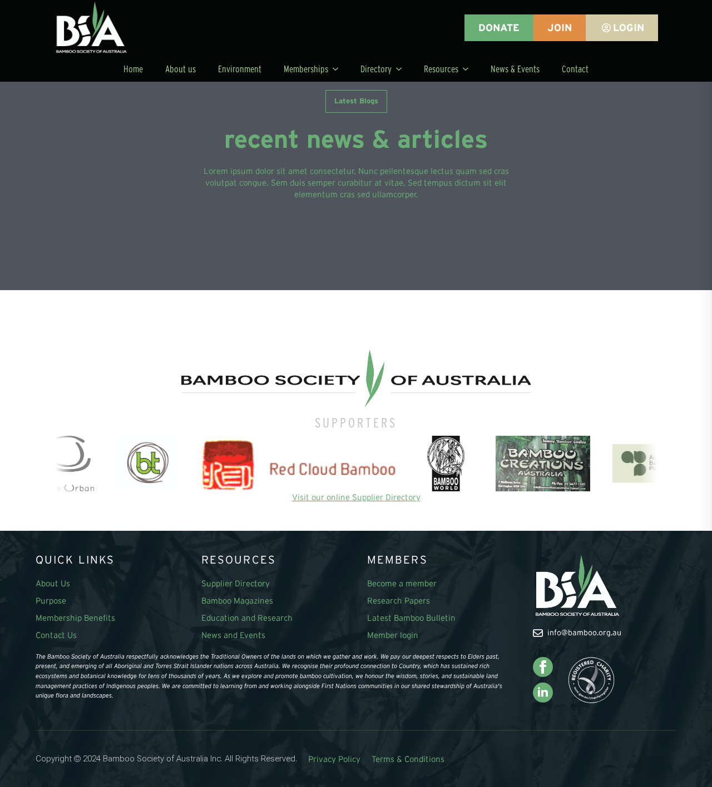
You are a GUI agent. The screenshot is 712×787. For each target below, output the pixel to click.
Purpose (51, 600)
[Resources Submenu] (468, 69)
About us (180, 68)
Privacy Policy (334, 759)
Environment (239, 68)
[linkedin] (543, 693)
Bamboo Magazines (237, 600)
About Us (53, 583)
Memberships (306, 68)
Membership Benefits (75, 617)
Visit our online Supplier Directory (356, 497)
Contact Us (56, 635)
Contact (575, 68)
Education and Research (247, 617)
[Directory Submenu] (402, 69)
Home (133, 68)
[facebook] (543, 667)
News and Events (233, 635)
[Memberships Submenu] (338, 69)
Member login (392, 635)
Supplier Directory (235, 583)
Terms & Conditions (408, 759)
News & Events (515, 68)
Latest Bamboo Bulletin (411, 617)
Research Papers (398, 600)
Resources (441, 68)
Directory (376, 68)
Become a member (402, 583)
